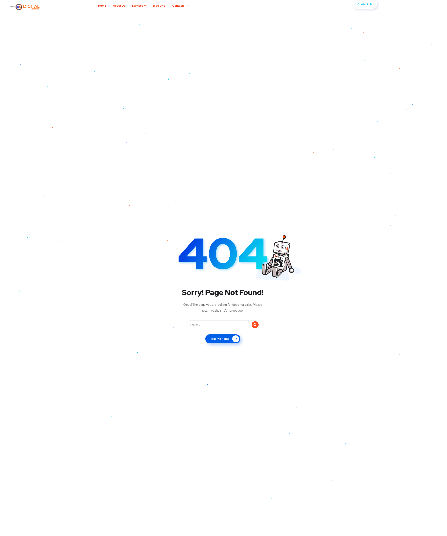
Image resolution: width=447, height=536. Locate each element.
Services (137, 6)
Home (102, 6)
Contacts (178, 6)
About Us (119, 6)
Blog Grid (159, 6)
